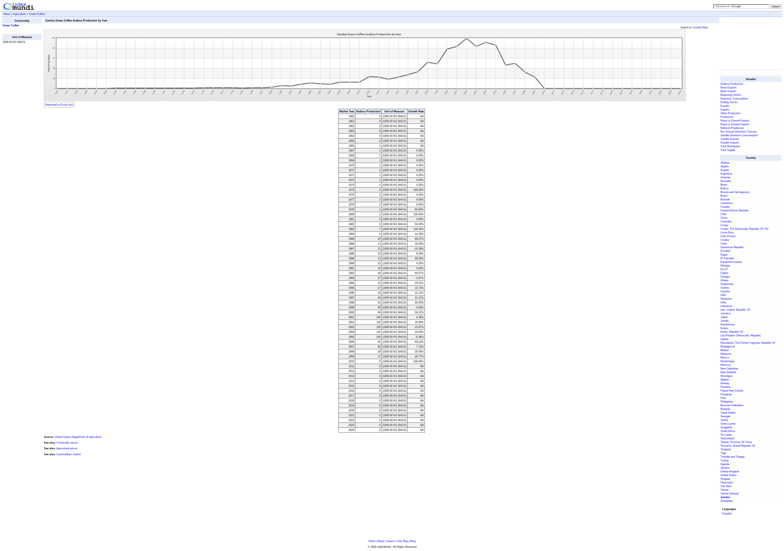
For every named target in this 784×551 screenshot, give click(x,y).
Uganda (725, 464)
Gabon (724, 272)
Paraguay (726, 394)
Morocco (726, 364)
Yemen (725, 489)
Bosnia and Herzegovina (735, 192)
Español (727, 513)
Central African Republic (735, 210)
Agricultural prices (66, 448)
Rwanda (725, 408)
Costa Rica (727, 232)
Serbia (724, 420)
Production (727, 116)
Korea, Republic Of (732, 331)
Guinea (725, 287)
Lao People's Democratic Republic (741, 335)
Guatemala (727, 284)
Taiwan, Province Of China (736, 442)
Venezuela (727, 482)
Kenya (724, 328)
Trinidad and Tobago (732, 456)
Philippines (727, 401)
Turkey (725, 460)
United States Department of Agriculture (78, 436)
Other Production (731, 113)
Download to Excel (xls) (59, 104)
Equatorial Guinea (731, 261)
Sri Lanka (726, 434)
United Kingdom (730, 471)
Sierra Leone (728, 423)
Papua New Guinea (732, 390)
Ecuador (725, 250)
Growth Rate (700, 27)
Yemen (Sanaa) (730, 493)
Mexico (725, 357)
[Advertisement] (18, 108)
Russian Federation (732, 405)
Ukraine (725, 467)
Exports (725, 105)
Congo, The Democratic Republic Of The (744, 228)
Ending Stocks (729, 102)
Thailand (726, 449)
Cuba (724, 243)
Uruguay (725, 478)
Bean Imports (728, 91)
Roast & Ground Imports (735, 124)
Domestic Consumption (734, 98)
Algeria (725, 166)
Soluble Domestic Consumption (739, 135)
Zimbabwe (727, 500)
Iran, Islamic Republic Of (735, 309)
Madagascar (728, 346)
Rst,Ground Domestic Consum (739, 131)
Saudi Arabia (728, 412)
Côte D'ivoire (728, 236)
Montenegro (727, 361)
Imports (725, 109)
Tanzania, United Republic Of (738, 445)
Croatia (725, 239)
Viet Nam (726, 486)
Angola (725, 170)
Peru (723, 397)
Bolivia (724, 188)
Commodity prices (67, 442)
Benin (724, 184)
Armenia (725, 177)
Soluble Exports (730, 139)
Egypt (724, 254)
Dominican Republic (732, 247)
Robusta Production (732, 127)
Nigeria (725, 379)
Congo (724, 225)
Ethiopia (725, 265)
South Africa (728, 431)
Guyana (725, 291)
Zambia (725, 497)
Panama (725, 386)
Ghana (724, 280)
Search (391, 541)
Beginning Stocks (731, 94)
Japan (724, 317)
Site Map (402, 541)
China (724, 217)
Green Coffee (37, 14)
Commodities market (68, 454)
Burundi (725, 199)
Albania (725, 162)
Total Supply (728, 150)
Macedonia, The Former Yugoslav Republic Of (748, 342)
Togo (723, 453)
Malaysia (726, 353)
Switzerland (727, 438)
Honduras (726, 298)
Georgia (725, 276)
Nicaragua (726, 375)
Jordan (724, 320)
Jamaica (726, 313)
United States (729, 475)
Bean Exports (729, 87)
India (723, 302)
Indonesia (726, 306)
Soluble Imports (730, 142)
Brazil (724, 195)
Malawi (725, 350)
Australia (726, 181)
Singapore (726, 427)
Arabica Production (732, 83)
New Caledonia (729, 368)
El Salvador (727, 258)
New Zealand (728, 372)
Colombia (726, 221)
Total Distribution (730, 146)
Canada (725, 206)
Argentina (726, 173)
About (381, 541)
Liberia (724, 339)
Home (6, 14)
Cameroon (727, 203)
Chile (723, 214)
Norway (725, 383)
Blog (412, 541)
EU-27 (724, 269)
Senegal (725, 416)
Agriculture (19, 14)
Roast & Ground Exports (735, 120)
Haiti (723, 295)
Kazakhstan (728, 324)
